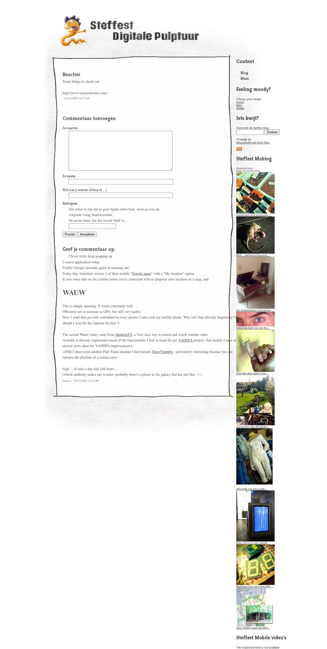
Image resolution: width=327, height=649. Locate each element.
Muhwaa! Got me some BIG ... (255, 586)
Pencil (240, 102)
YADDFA (185, 340)
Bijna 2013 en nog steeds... (253, 543)
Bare (239, 105)
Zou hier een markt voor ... (252, 373)
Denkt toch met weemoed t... (254, 215)
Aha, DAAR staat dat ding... (253, 627)
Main (244, 78)
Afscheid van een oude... (251, 488)
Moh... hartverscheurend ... (253, 255)
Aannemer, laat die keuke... (253, 426)
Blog (244, 72)
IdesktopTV (123, 334)
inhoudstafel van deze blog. (253, 142)
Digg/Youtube (162, 351)
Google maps (141, 273)
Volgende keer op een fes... (253, 327)
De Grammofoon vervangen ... (255, 310)
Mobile (240, 108)
